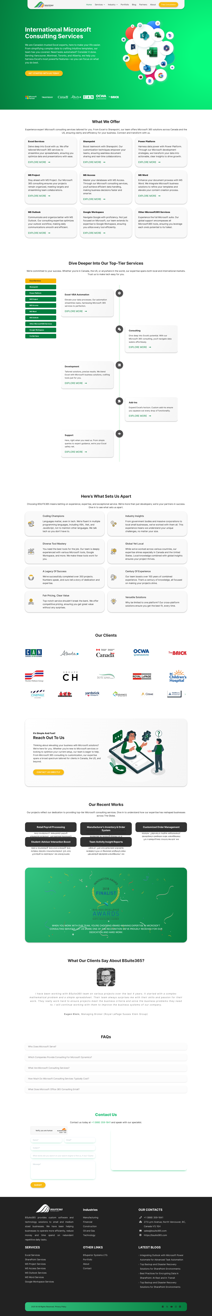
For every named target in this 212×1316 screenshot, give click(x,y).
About (86, 1264)
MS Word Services (34, 1277)
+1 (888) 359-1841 (101, 1122)
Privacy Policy (60, 1307)
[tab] (40, 280)
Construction (90, 1226)
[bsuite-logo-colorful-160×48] (43, 2)
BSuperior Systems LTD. (95, 1255)
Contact (87, 1268)
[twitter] (167, 1307)
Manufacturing (90, 1217)
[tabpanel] (119, 373)
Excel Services (32, 1255)
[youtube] (171, 1307)
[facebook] (163, 1307)
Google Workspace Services (39, 1281)
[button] (106, 1046)
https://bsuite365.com (155, 1235)
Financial (87, 1222)
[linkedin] (180, 1307)
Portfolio (87, 1259)
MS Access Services (35, 1268)
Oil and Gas (89, 1230)
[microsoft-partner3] (31, 96)
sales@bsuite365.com (155, 1230)
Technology (89, 1235)
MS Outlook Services (35, 1273)
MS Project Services (35, 1264)
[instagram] (176, 1307)
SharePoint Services (35, 1259)
